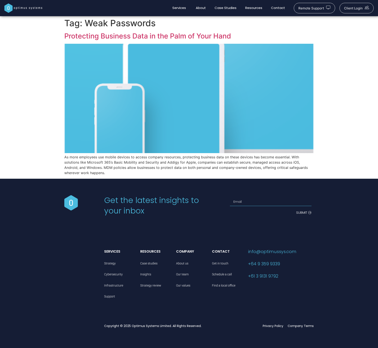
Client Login (353, 8)
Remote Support (311, 8)
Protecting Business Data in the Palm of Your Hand (147, 36)
